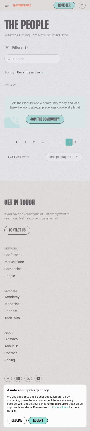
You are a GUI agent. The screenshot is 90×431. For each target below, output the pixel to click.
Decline (17, 421)
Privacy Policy (60, 407)
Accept (38, 421)
